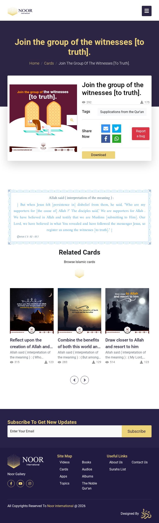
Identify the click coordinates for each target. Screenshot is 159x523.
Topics (64, 483)
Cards (49, 63)
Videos (65, 462)
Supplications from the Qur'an (122, 112)
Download (98, 155)
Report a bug (141, 133)
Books (86, 462)
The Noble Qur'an (89, 485)
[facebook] (11, 483)
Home (34, 63)
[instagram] (29, 483)
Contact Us (140, 462)
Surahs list (117, 469)
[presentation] (74, 380)
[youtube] (20, 483)
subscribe (137, 431)
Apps (63, 476)
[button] (147, 11)
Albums (87, 476)
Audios (87, 469)
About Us (116, 462)
